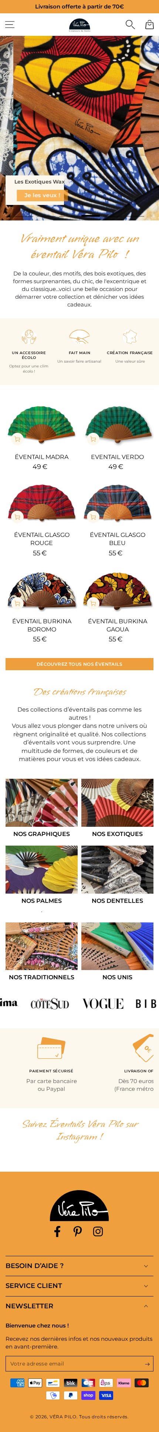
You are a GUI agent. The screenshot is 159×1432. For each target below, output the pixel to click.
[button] (130, 24)
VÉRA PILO (63, 1416)
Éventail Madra (41, 456)
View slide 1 (24, 212)
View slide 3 (68, 212)
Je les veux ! (35, 195)
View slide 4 (90, 212)
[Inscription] (149, 1364)
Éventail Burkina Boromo (41, 625)
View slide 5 (113, 212)
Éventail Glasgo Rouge (42, 539)
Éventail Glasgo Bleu (117, 539)
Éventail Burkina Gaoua (117, 625)
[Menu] (9, 24)
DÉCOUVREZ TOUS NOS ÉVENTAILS (79, 664)
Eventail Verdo (117, 456)
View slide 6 (135, 212)
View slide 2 (46, 212)
